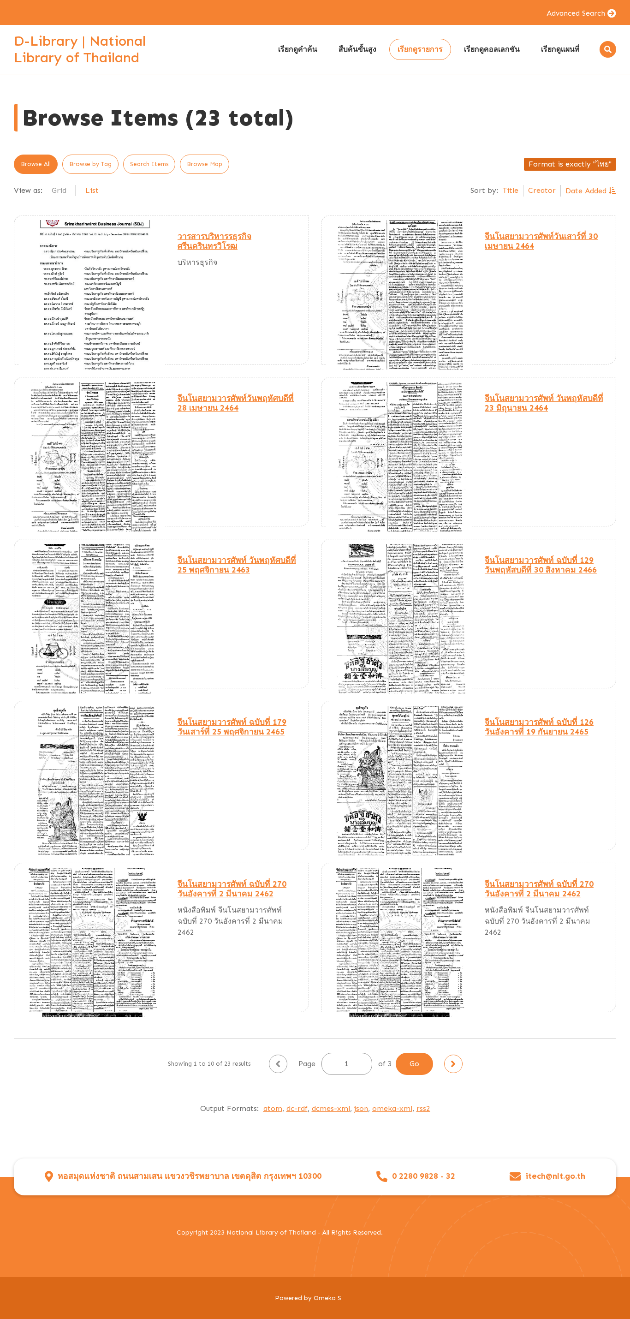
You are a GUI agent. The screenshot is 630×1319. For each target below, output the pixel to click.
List (92, 190)
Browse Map (204, 164)
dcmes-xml (331, 1108)
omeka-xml (392, 1108)
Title (510, 190)
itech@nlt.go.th (555, 1176)
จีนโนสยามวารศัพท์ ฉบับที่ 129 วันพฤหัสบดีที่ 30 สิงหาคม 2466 (541, 565)
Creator (542, 190)
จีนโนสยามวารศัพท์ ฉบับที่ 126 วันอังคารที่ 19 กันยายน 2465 (539, 727)
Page (308, 1063)
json (361, 1108)
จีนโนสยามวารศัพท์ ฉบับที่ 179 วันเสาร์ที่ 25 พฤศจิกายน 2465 (232, 727)
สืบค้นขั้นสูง (357, 49)
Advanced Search (576, 13)
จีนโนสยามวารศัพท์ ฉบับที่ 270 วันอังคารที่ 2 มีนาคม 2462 (232, 889)
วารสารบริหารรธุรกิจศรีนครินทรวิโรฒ (214, 241)
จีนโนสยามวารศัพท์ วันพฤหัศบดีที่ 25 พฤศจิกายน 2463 (237, 565)
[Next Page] (453, 1064)
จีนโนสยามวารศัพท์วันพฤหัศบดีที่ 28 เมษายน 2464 (236, 403)
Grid (59, 190)
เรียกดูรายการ (420, 49)
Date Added (587, 190)
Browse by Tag (90, 164)
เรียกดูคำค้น (297, 49)
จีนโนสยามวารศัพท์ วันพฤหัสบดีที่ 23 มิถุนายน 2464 (544, 403)
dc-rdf (297, 1108)
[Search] (608, 49)
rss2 (423, 1108)
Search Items (149, 164)
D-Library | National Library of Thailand (80, 49)
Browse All (36, 164)
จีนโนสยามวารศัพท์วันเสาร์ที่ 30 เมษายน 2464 (541, 241)
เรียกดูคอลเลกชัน (492, 49)
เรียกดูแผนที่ (560, 49)
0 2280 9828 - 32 (423, 1176)
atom (272, 1108)
